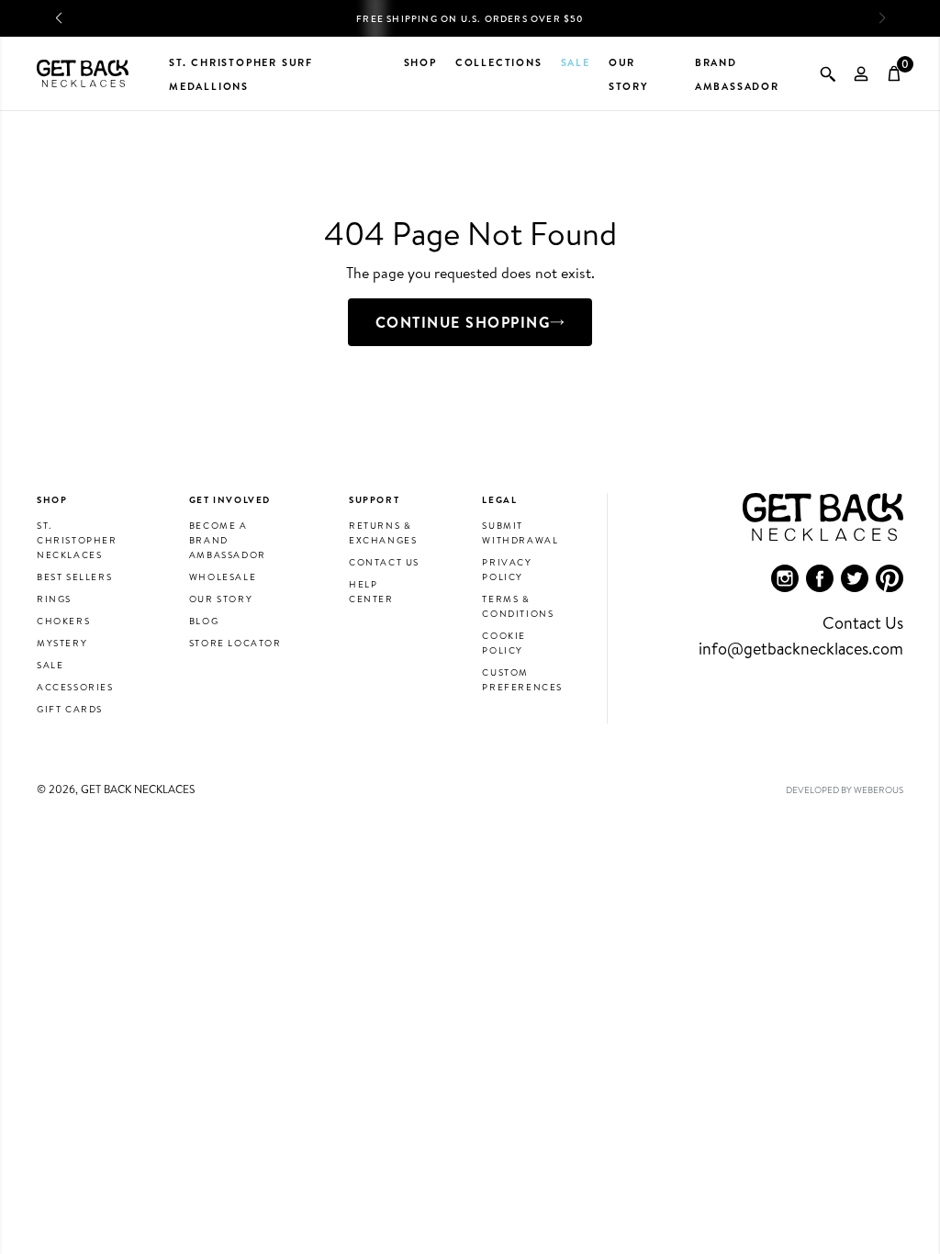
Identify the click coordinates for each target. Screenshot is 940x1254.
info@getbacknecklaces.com (801, 648)
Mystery (62, 642)
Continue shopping (463, 322)
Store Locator (235, 642)
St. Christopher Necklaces (77, 540)
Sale (50, 664)
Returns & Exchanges (383, 532)
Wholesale (222, 576)
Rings (54, 598)
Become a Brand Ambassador (227, 540)
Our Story (220, 598)
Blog (203, 620)
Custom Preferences (522, 679)
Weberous (878, 789)
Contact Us (384, 561)
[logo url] (83, 73)
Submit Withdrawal (520, 532)
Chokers (63, 620)
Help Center (371, 591)
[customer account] (861, 73)
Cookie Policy (504, 642)
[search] (828, 73)
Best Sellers (74, 576)
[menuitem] (785, 578)
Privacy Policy (507, 569)
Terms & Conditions (518, 606)
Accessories (75, 686)
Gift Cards (70, 708)
